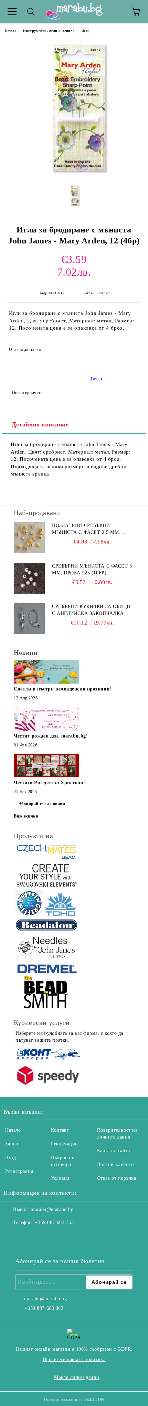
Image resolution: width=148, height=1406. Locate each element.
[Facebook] (12, 1236)
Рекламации (64, 1143)
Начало (10, 31)
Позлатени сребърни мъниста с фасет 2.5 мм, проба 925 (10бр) (86, 529)
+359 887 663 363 (54, 1222)
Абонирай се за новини (42, 803)
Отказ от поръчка (116, 1178)
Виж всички (26, 816)
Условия (60, 1178)
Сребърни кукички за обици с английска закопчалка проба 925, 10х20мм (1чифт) (91, 610)
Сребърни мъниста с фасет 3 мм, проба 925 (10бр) (92, 569)
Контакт (60, 1130)
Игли (85, 31)
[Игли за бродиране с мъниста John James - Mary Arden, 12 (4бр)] (74, 173)
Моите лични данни (76, 1377)
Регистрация (19, 1171)
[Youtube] (42, 1236)
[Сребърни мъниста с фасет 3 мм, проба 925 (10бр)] (29, 578)
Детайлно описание (40, 424)
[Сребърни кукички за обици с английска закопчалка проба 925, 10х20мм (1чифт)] (29, 618)
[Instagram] (27, 1236)
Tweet (96, 378)
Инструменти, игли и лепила (49, 31)
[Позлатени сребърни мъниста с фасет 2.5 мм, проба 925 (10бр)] (29, 537)
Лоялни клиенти (115, 1164)
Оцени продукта (27, 392)
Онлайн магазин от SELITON (74, 1399)
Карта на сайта (113, 1150)
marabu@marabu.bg (52, 1209)
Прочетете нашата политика (74, 1359)
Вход (10, 1157)
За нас (12, 1143)
